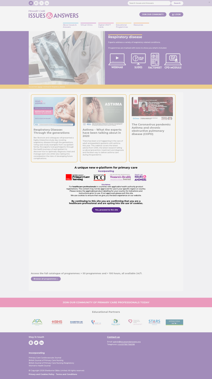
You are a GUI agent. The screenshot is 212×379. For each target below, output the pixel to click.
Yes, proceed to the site (106, 210)
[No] (209, 2)
